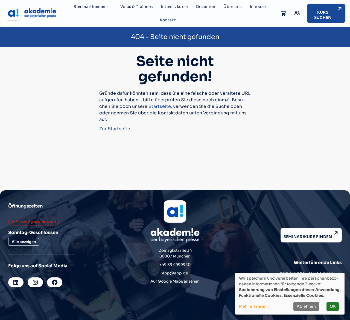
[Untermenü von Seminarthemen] (107, 6)
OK (333, 306)
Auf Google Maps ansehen (175, 281)
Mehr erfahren (253, 306)
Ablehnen (306, 306)
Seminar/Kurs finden (308, 236)
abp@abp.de (175, 273)
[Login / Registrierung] (297, 13)
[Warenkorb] (283, 13)
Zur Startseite (114, 129)
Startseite (159, 106)
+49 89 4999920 (175, 264)
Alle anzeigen (24, 241)
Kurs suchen (323, 15)
